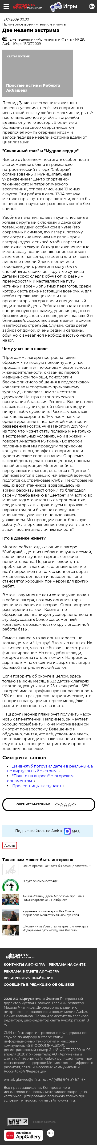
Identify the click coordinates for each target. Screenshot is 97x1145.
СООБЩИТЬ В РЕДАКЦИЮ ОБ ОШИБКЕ (39, 984)
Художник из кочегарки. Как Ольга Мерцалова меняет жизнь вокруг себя (51, 913)
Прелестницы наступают (36, 786)
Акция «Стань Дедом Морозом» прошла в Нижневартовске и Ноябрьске (53, 898)
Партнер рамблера (44, 1121)
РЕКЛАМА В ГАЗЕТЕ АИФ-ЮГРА (31, 971)
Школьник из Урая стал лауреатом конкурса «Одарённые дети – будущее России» (55, 928)
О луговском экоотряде (40, 881)
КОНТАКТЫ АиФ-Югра (24, 964)
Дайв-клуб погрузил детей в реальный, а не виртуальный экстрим (50, 768)
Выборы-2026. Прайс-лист (29, 978)
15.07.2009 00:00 (15, 19)
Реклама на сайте (67, 964)
